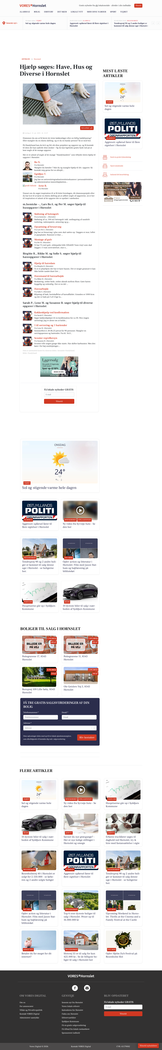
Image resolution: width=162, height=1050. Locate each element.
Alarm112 (25, 12)
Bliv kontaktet (86, 737)
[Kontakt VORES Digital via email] (87, 988)
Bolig (37, 12)
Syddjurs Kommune (70, 1021)
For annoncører (26, 1006)
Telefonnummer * (31, 712)
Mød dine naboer (96, 12)
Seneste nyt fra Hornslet (72, 1002)
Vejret (123, 12)
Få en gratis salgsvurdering (74, 1025)
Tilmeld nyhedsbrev (148, 1045)
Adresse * (27, 723)
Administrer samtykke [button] (29, 1017)
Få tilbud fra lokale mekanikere (75, 1029)
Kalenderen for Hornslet (72, 1010)
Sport (113, 12)
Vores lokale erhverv (71, 1006)
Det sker (62, 12)
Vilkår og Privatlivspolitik (31, 1010)
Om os (22, 1002)
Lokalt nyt (77, 12)
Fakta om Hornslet (70, 1014)
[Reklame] (59, 366)
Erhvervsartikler (69, 1017)
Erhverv (48, 12)
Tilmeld (138, 5)
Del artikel (85, 128)
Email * (65, 712)
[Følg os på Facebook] (75, 988)
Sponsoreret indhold (71, 1033)
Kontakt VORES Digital (29, 1014)
